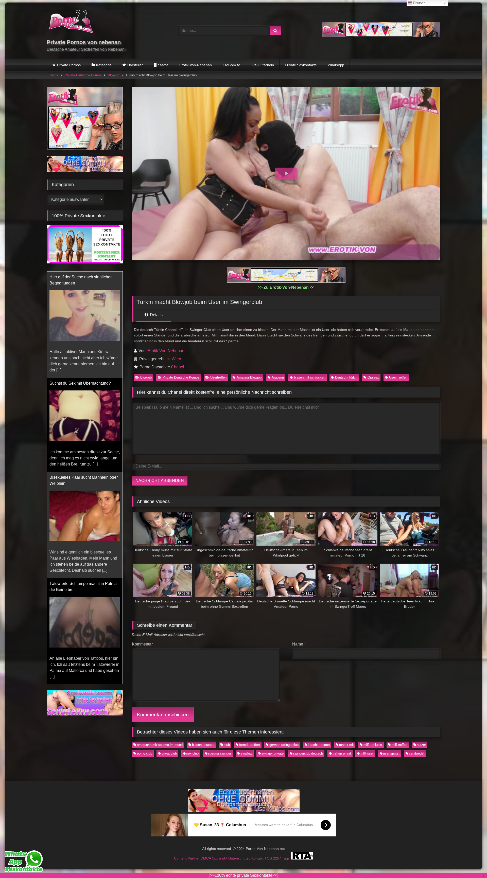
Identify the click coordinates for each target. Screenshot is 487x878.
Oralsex (373, 377)
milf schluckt (372, 745)
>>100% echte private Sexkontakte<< (243, 875)
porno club (144, 753)
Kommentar (142, 644)
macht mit (346, 745)
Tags (286, 858)
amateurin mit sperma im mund (160, 745)
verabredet (416, 753)
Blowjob (113, 75)
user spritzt (391, 753)
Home (54, 75)
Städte (163, 65)
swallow (246, 753)
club (227, 745)
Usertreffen (218, 377)
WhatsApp (336, 65)
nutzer (421, 745)
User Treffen (398, 377)
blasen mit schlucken (309, 377)
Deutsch (418, 3)
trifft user (367, 753)
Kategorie (104, 65)
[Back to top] (471, 863)
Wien (176, 359)
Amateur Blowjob (249, 377)
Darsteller (135, 65)
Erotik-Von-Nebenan (195, 65)
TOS (269, 858)
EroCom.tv (231, 65)
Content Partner (187, 858)
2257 (277, 858)
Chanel (177, 367)
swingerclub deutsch (308, 753)
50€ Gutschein (262, 65)
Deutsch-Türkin (346, 377)
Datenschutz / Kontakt (246, 858)
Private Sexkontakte (301, 65)
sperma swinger (219, 753)
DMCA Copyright (214, 858)
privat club (169, 753)
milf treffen (399, 745)
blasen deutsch (203, 745)
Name (299, 644)
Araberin (278, 377)
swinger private (273, 753)
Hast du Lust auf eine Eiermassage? (82, 583)
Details (156, 315)
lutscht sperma (319, 745)
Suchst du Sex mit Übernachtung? (80, 277)
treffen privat (342, 753)
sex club (192, 753)
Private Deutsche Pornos (83, 75)
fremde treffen (249, 745)
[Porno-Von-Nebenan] (71, 22)
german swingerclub (284, 745)
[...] (95, 358)
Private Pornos (69, 65)
